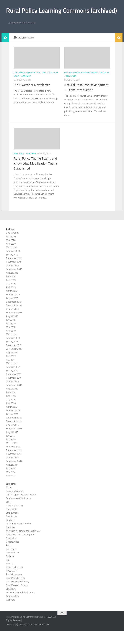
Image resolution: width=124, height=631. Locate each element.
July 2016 (10, 392)
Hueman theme (42, 624)
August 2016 (12, 388)
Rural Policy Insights (15, 578)
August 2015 (12, 432)
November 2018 (13, 305)
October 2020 (12, 233)
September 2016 (14, 385)
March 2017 (11, 363)
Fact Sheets (11, 516)
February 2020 (13, 251)
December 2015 (13, 417)
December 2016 (13, 374)
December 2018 (13, 301)
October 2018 (12, 309)
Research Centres (14, 567)
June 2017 (11, 356)
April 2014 (11, 475)
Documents (20, 72)
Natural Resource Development (81, 72)
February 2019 (13, 294)
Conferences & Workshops (18, 498)
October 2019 (12, 265)
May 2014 (10, 472)
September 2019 (14, 269)
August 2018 (12, 316)
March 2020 (11, 247)
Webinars (26, 76)
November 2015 (13, 421)
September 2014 (14, 461)
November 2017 (13, 345)
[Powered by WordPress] (17, 625)
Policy (8, 545)
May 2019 (10, 283)
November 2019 (13, 262)
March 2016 (11, 406)
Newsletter (33, 72)
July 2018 (10, 320)
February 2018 (13, 338)
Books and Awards (14, 491)
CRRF (8, 502)
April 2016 (11, 403)
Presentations (12, 552)
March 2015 (11, 443)
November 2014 (13, 454)
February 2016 (13, 410)
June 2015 (11, 439)
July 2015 (10, 435)
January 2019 (12, 298)
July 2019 (10, 276)
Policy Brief (11, 549)
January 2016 (12, 414)
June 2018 (11, 323)
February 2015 (13, 446)
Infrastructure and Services (18, 523)
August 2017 (12, 352)
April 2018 (11, 330)
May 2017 (10, 359)
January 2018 (12, 341)
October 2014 (12, 457)
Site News (31, 153)
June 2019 (11, 280)
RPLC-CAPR (47, 72)
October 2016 (12, 381)
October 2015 (12, 425)
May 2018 (10, 327)
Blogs (8, 487)
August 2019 (12, 272)
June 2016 (11, 396)
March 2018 (11, 334)
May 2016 (10, 399)
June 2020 (11, 236)
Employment (12, 512)
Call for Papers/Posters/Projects (21, 494)
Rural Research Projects (17, 585)
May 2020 (10, 240)
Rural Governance (14, 574)
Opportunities (12, 541)
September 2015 (14, 428)
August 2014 (12, 464)
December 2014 (13, 450)
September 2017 (14, 349)
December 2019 (13, 258)
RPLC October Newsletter (32, 85)
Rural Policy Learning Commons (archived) (61, 10)
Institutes (10, 527)
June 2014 (11, 468)
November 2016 (13, 377)
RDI (8, 560)
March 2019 (11, 291)
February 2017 (13, 367)
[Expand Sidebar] (5, 37)
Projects (104, 72)
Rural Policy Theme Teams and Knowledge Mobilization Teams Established (36, 163)
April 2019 (11, 287)
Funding (10, 520)
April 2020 (11, 243)
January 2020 (12, 254)
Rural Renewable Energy (17, 581)
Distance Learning (14, 505)
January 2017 (12, 370)
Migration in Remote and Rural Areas (23, 531)
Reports (10, 563)
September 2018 (14, 312)
